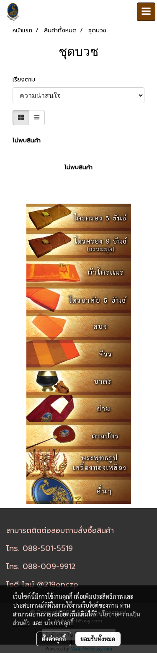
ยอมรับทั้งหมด (98, 639)
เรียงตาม (27, 79)
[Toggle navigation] (146, 12)
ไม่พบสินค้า (27, 140)
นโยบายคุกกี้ (59, 623)
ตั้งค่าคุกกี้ (54, 639)
